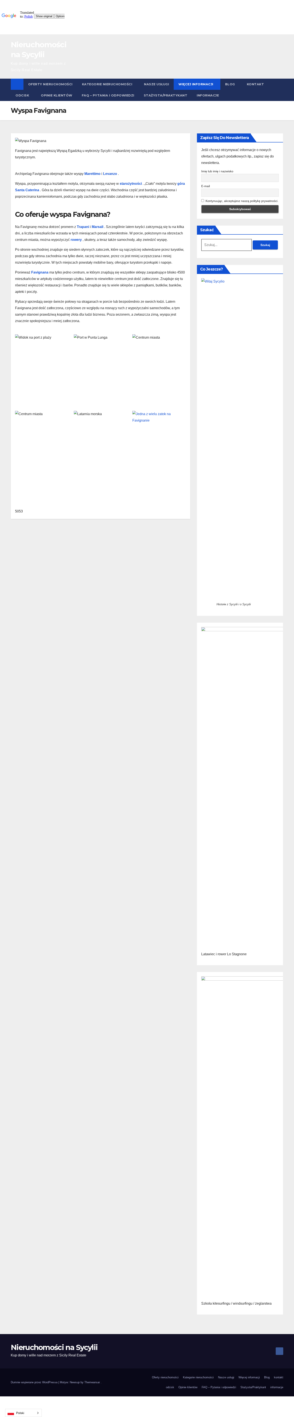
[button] (280, 90)
